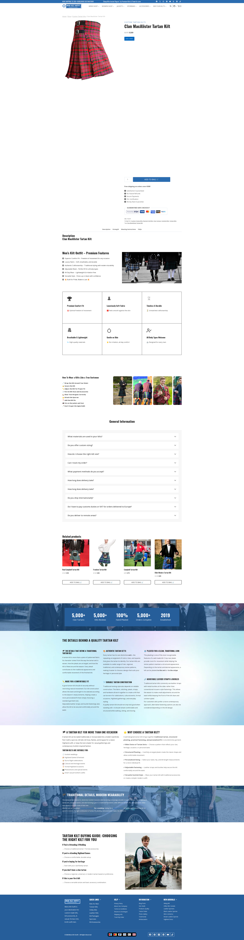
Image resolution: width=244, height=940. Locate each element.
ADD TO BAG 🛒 (151, 179)
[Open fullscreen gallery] (115, 79)
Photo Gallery (143, 914)
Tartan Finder (143, 911)
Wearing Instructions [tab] (128, 229)
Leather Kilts (93, 913)
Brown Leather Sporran (171, 917)
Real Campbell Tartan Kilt (70, 569)
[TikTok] (180, 1)
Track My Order (119, 917)
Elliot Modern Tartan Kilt (163, 572)
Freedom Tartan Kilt (100, 569)
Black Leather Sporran (170, 911)
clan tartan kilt (118, 808)
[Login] (175, 6)
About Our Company (120, 906)
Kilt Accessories (94, 922)
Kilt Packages (94, 916)
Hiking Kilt (167, 903)
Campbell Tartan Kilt (131, 569)
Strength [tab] (116, 229)
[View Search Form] (170, 6)
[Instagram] (163, 1)
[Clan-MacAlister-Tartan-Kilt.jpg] (89, 50)
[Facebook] (156, 1)
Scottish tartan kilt (87, 808)
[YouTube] (170, 1)
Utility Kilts (93, 910)
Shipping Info (118, 914)
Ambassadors (143, 919)
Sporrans (92, 919)
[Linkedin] (176, 1)
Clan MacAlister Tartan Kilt (135, 223)
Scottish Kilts (165, 221)
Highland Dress (168, 919)
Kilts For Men (94, 904)
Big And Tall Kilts (148, 221)
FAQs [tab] (140, 229)
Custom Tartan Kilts (135, 22)
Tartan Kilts (173, 221)
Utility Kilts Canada (169, 906)
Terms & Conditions (120, 909)
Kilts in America (168, 914)
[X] (160, 1)
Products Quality (144, 909)
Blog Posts (142, 903)
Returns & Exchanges (121, 912)
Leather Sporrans (169, 909)
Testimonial (142, 917)
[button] (176, 6)
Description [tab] (106, 229)
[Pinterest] (166, 1)
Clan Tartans (157, 221)
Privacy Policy (118, 903)
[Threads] (173, 1)
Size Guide (142, 906)
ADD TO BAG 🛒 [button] (76, 582)
